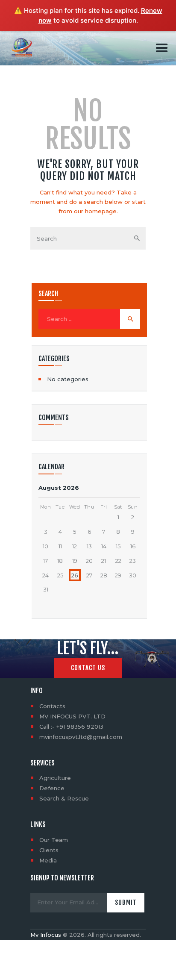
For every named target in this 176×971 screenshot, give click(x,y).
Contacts (52, 706)
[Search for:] (89, 318)
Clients (49, 850)
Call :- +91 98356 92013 (71, 726)
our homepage (95, 211)
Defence (52, 788)
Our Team (53, 839)
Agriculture (55, 777)
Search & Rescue (64, 798)
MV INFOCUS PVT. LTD (72, 716)
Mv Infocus (45, 934)
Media (48, 860)
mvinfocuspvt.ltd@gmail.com (80, 736)
